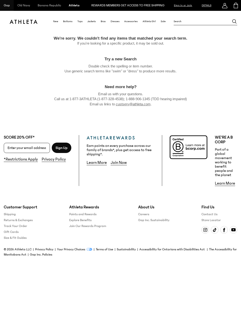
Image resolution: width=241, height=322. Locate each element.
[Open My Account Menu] (224, 5)
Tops (80, 21)
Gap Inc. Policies (41, 254)
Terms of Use (104, 249)
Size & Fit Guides (15, 238)
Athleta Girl (149, 21)
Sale (163, 21)
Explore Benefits (80, 220)
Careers (143, 214)
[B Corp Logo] (188, 147)
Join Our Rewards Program (87, 226)
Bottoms (67, 21)
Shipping (10, 214)
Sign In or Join (183, 5)
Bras (103, 21)
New (55, 21)
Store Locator (211, 220)
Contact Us (209, 214)
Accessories (131, 21)
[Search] (234, 21)
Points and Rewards (82, 214)
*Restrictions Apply (21, 159)
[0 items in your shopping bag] (235, 5)
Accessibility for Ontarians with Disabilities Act (172, 249)
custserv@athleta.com (133, 104)
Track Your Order (15, 226)
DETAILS (206, 5)
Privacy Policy (54, 159)
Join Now (119, 162)
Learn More (97, 162)
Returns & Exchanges (18, 220)
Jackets (91, 21)
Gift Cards (11, 232)
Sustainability (126, 249)
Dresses (115, 21)
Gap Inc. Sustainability (153, 220)
